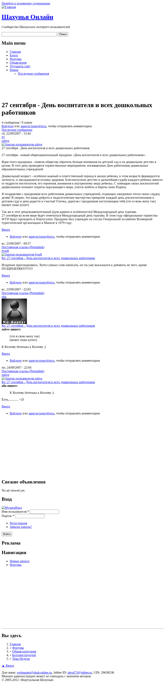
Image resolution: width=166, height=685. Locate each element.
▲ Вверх (8, 665)
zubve (5, 140)
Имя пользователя (15, 511)
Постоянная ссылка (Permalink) (23, 247)
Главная (15, 51)
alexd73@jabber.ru (80, 672)
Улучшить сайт (20, 66)
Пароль (8, 516)
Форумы (15, 59)
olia (4, 296)
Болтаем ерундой (24, 655)
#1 (3, 137)
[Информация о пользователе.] (22, 144)
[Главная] (9, 7)
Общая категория (24, 651)
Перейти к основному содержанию (26, 3)
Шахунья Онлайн (27, 16)
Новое (14, 70)
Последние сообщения (33, 73)
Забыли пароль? (21, 527)
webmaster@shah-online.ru (34, 672)
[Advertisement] (83, 88)
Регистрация (18, 523)
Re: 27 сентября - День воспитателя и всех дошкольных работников (48, 258)
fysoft (5, 250)
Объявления (18, 62)
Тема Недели (21, 658)
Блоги (14, 55)
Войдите (8, 126)
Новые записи (19, 561)
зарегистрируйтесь (33, 126)
